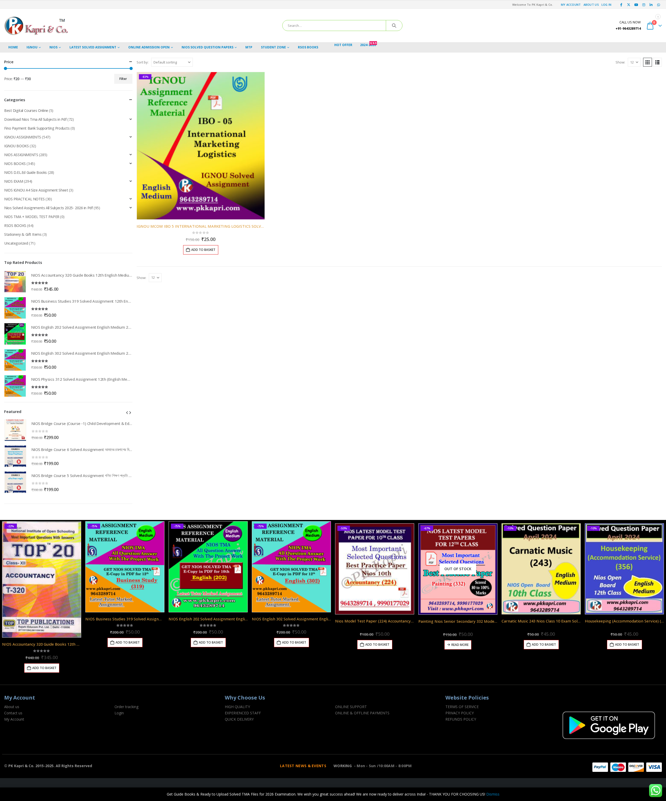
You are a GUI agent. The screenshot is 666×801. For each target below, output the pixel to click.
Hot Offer (343, 45)
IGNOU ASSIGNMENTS (22, 137)
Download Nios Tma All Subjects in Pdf (35, 119)
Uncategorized (16, 243)
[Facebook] (621, 4)
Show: (620, 62)
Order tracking (126, 706)
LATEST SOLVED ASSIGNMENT (92, 47)
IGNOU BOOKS (16, 145)
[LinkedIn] (651, 4)
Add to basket (203, 249)
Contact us (13, 712)
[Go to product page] (15, 282)
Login (119, 712)
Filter (123, 79)
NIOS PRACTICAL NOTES (24, 198)
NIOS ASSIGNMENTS (21, 154)
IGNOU (32, 47)
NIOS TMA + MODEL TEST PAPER (31, 216)
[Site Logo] (36, 25)
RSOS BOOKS (308, 47)
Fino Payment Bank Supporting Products (36, 128)
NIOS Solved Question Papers (207, 47)
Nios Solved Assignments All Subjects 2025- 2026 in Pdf (48, 207)
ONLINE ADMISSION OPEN (149, 47)
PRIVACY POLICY (459, 712)
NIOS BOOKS (15, 163)
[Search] (394, 25)
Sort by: (143, 62)
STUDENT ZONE (273, 47)
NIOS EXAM (13, 181)
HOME (13, 47)
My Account (571, 5)
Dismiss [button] (492, 794)
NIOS (53, 47)
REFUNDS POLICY (460, 719)
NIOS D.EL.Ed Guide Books (25, 172)
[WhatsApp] (658, 4)
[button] (647, 62)
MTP (248, 47)
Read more (460, 645)
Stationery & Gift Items (22, 234)
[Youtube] (636, 4)
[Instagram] (643, 4)
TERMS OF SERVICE (462, 706)
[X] (628, 4)
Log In (606, 5)
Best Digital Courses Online (26, 110)
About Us (591, 5)
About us (11, 706)
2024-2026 (368, 44)
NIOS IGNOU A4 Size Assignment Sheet (36, 190)
